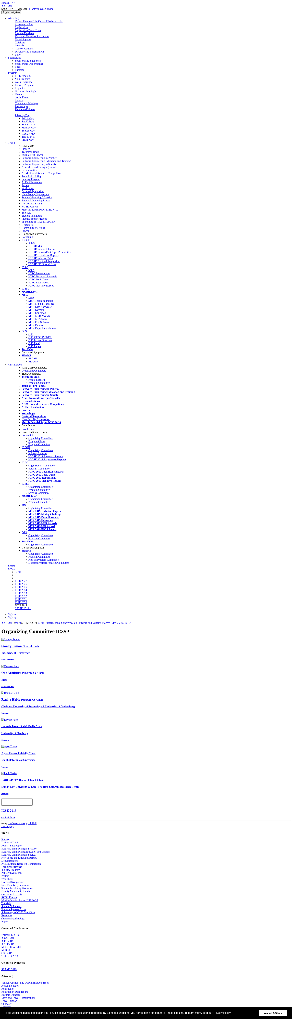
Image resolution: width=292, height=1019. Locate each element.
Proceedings (21, 106)
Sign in (12, 614)
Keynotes (20, 88)
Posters (25, 185)
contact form (8, 817)
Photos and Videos (25, 109)
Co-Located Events (32, 203)
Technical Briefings (25, 91)
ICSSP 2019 (8, 944)
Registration (21, 27)
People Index (29, 429)
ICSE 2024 (21, 590)
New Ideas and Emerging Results (39, 167)
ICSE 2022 (21, 596)
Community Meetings (26, 103)
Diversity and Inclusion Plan (30, 51)
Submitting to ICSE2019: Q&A (38, 221)
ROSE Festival (30, 206)
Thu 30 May (28, 136)
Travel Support (23, 39)
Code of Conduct (24, 48)
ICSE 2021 (21, 599)
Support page (7, 826)
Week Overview (23, 82)
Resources (27, 224)
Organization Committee (41, 465)
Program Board (36, 379)
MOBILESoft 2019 (11, 947)
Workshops (28, 188)
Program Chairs (36, 441)
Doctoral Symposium (33, 191)
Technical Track (30, 151)
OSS (30, 334)
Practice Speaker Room (34, 218)
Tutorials (19, 94)
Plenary (26, 148)
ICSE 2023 (21, 593)
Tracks (11, 142)
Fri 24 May (28, 118)
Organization (15, 364)
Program (12, 72)
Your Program (22, 78)
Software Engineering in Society (39, 164)
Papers (25, 230)
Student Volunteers (32, 215)
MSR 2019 (7, 950)
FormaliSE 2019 (10, 934)
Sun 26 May (28, 124)
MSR (31, 297)
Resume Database (24, 33)
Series (18, 571)
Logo (18, 54)
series (18, 622)
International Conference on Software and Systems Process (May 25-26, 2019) (89, 622)
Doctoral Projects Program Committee (48, 562)
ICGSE (32, 243)
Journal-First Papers (32, 154)
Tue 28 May (28, 130)
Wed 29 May (28, 133)
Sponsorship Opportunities (29, 63)
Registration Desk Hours (28, 30)
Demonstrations (30, 170)
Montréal (20, 45)
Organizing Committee (34, 370)
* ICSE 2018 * (23, 608)
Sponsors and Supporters (28, 60)
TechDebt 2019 (9, 956)
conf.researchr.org (17, 823)
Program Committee (39, 382)
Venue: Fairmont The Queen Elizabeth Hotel (39, 21)
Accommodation (24, 24)
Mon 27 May (29, 127)
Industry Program (24, 85)
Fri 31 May (28, 139)
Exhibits (19, 69)
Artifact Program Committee (43, 559)
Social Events (22, 97)
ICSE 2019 (7, 622)
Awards (19, 100)
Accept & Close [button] (273, 1013)
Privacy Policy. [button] (222, 1012)
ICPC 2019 (7, 940)
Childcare (20, 42)
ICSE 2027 (21, 581)
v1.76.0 (32, 823)
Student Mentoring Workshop (37, 197)
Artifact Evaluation (32, 182)
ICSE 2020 (21, 602)
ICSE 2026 (21, 584)
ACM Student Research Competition (41, 173)
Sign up (12, 617)
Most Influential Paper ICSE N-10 (40, 209)
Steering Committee (39, 468)
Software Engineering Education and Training (46, 161)
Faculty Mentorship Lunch (36, 200)
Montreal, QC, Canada (41, 8)
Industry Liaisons (37, 453)
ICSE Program (23, 75)
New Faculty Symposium (35, 194)
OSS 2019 (7, 953)
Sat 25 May (28, 121)
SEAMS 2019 (9, 969)
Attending (13, 18)
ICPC (31, 270)
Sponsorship (14, 57)
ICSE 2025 (21, 587)
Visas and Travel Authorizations (32, 36)
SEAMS (33, 358)
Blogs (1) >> (8, 2)
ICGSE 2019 (8, 937)
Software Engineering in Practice (39, 157)
